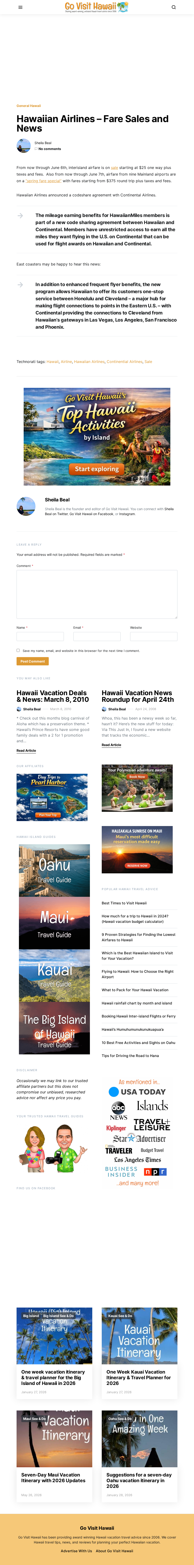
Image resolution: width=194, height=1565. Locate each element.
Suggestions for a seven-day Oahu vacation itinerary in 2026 (139, 1480)
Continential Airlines (124, 361)
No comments (50, 149)
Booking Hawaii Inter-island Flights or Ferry (139, 1016)
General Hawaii (29, 106)
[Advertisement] (97, 59)
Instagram (127, 514)
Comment (25, 566)
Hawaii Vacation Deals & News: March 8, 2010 (53, 696)
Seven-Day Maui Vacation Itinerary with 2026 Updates (53, 1477)
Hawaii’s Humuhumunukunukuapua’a (133, 1029)
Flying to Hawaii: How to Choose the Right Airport (138, 974)
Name (22, 627)
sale (114, 167)
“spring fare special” (44, 180)
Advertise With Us (76, 1551)
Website (136, 627)
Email (78, 627)
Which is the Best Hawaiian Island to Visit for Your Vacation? (137, 956)
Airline (66, 361)
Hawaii (53, 361)
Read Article (26, 750)
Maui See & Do (34, 1419)
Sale (148, 361)
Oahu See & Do (120, 1419)
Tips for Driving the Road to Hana (130, 1055)
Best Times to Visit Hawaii (124, 903)
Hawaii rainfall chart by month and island (137, 1003)
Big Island (31, 1316)
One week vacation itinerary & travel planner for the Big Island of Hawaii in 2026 (53, 1377)
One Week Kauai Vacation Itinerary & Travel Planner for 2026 (138, 1377)
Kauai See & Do (120, 1316)
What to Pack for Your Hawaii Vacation (135, 990)
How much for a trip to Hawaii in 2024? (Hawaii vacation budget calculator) (135, 919)
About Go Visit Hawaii (114, 1551)
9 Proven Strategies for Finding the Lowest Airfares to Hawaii (139, 937)
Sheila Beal (43, 143)
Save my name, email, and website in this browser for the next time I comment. (81, 651)
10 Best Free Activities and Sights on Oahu (138, 1042)
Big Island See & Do (58, 1316)
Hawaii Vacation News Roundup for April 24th (138, 696)
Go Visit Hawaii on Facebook (91, 514)
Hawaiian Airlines (89, 361)
